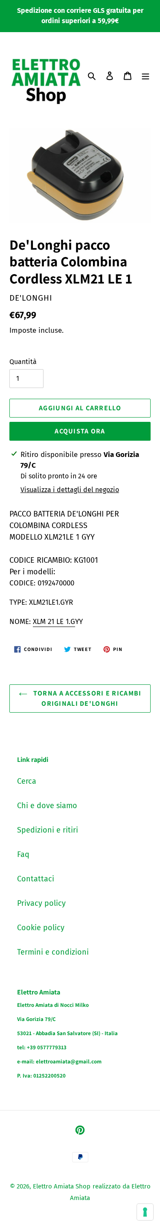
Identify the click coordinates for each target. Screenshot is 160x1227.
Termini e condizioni (53, 952)
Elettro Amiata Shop (61, 1186)
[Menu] (145, 76)
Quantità (23, 362)
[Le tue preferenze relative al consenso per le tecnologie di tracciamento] (145, 1212)
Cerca (26, 781)
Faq (23, 854)
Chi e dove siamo (47, 805)
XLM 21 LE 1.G (54, 621)
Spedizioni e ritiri (47, 830)
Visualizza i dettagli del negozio (69, 490)
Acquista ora (80, 431)
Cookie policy (40, 927)
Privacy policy (41, 903)
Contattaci (35, 879)
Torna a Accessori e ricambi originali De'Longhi (87, 698)
